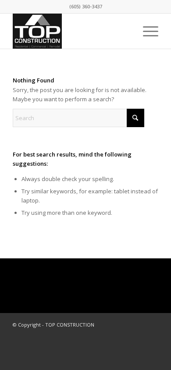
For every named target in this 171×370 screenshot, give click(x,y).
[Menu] (146, 31)
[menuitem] (146, 31)
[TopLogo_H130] (71, 31)
